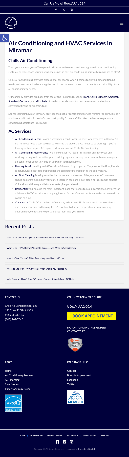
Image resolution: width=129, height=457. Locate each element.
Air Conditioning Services (19, 375)
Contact (71, 370)
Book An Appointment (79, 375)
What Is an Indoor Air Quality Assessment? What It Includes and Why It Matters (45, 237)
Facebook (72, 379)
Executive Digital (86, 449)
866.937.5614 (74, 3)
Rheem (103, 96)
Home (8, 370)
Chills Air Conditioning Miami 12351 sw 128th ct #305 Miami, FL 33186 (21, 310)
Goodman (24, 101)
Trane (86, 96)
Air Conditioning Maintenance (31, 152)
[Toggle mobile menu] (122, 23)
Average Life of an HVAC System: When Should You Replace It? (37, 268)
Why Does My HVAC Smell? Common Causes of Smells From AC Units (40, 279)
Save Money (12, 384)
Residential (21, 188)
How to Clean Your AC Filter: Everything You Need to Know (35, 258)
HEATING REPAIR (54, 435)
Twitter (71, 384)
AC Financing (12, 379)
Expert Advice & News (17, 388)
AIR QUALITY (72, 435)
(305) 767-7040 (14, 319)
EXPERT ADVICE (89, 435)
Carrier (94, 96)
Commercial (21, 202)
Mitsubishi (41, 101)
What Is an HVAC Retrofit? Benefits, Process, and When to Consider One (41, 248)
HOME (22, 435)
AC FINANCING (36, 435)
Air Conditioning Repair (28, 138)
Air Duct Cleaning (25, 175)
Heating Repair (23, 166)
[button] (4, 38)
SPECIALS (105, 435)
